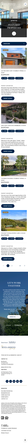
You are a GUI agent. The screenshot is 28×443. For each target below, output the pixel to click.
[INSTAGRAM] (10, 381)
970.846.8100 (9, 364)
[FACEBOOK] (7, 381)
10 (20, 265)
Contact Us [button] (4, 398)
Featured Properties (7, 391)
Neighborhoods (5, 393)
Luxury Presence (12, 428)
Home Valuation (5, 394)
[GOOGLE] (17, 381)
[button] (14, 317)
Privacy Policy (5, 433)
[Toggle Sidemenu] (25, 4)
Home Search (4, 396)
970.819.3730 (18, 325)
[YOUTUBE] (14, 381)
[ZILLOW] (20, 381)
